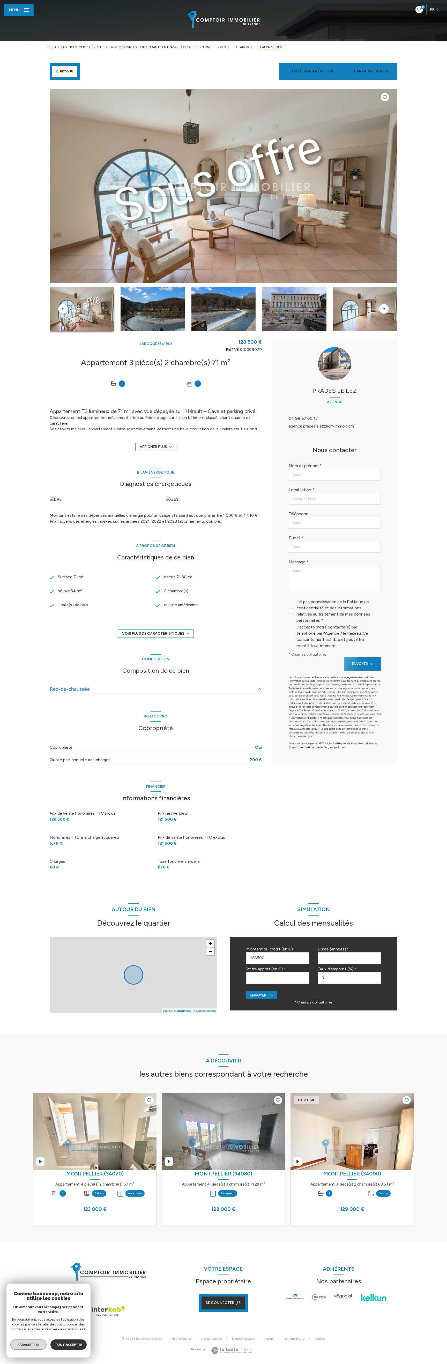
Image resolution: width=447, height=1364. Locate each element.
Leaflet (167, 1010)
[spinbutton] (349, 978)
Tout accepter (68, 1344)
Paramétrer (29, 1344)
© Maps (182, 1010)
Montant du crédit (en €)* (270, 949)
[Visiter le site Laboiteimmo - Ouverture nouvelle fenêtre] (231, 1350)
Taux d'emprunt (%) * (337, 968)
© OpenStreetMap (204, 1010)
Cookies (320, 1338)
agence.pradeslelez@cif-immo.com (321, 426)
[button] (384, 309)
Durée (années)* (333, 949)
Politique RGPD (294, 1338)
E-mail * (296, 537)
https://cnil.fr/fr (340, 710)
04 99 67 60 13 (303, 418)
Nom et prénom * (305, 465)
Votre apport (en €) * (266, 968)
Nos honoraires (181, 1338)
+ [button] (210, 943)
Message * (299, 561)
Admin (269, 1338)
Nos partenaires (211, 1338)
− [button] (210, 951)
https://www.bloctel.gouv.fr (304, 728)
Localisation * (301, 489)
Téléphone (298, 513)
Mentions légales (243, 1338)
